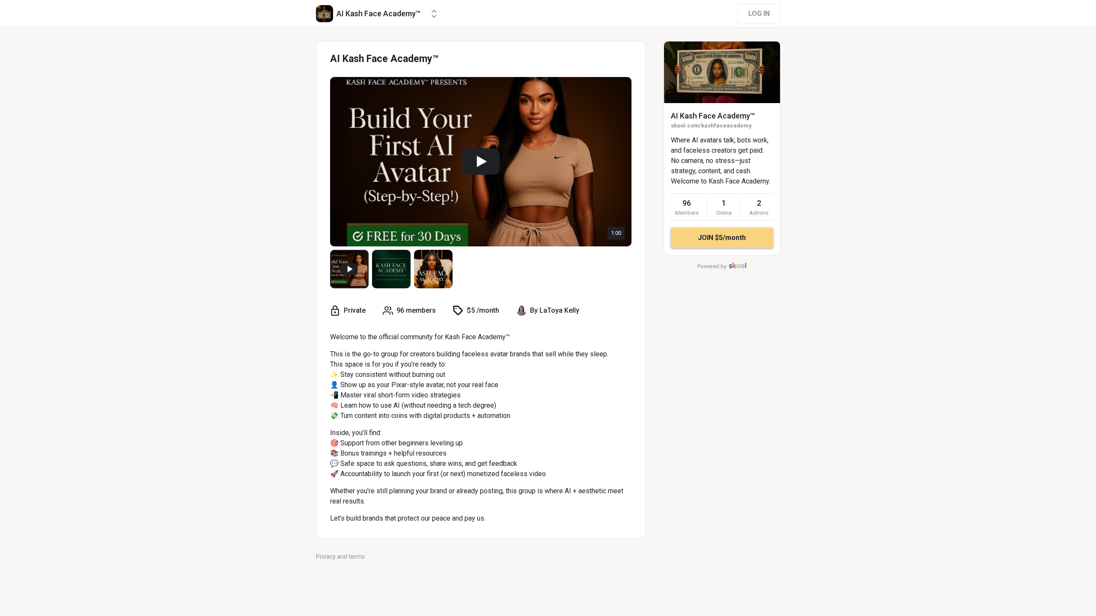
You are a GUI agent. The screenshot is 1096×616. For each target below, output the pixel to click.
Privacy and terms (340, 556)
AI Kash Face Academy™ (713, 115)
